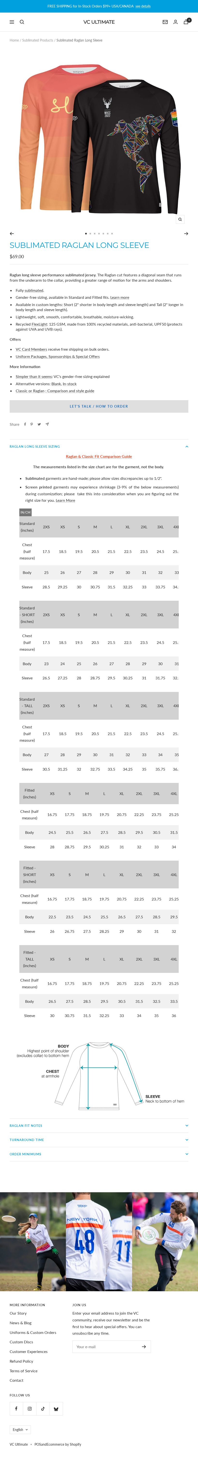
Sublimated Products (37, 40)
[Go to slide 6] (107, 233)
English (18, 1430)
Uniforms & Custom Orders (33, 1332)
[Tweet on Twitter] (39, 424)
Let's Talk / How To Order (99, 406)
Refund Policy (21, 1361)
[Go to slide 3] (94, 233)
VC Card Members (31, 349)
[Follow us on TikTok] (43, 1408)
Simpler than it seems (34, 376)
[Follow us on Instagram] (29, 1408)
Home (14, 40)
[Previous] (12, 233)
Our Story (18, 1313)
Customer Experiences (29, 1351)
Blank (56, 383)
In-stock (70, 383)
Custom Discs (21, 1341)
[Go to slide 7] (112, 233)
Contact (16, 1380)
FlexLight (39, 324)
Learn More (65, 500)
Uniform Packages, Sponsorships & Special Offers (58, 356)
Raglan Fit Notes (26, 1126)
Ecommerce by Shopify (64, 1444)
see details (143, 6)
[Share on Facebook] (25, 424)
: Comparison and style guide (69, 390)
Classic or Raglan (30, 390)
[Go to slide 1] (86, 233)
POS (38, 1444)
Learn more (119, 297)
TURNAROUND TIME (27, 1140)
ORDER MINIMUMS (25, 1154)
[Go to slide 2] (90, 233)
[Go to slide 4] (99, 233)
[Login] (175, 22)
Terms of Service (23, 1370)
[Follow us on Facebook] (16, 1408)
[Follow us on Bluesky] (56, 1408)
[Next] (186, 233)
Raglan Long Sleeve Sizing (35, 446)
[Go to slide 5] (103, 233)
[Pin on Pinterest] (31, 424)
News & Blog (20, 1322)
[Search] (22, 22)
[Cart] (186, 22)
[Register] (144, 1346)
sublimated (34, 290)
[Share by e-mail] (47, 424)
